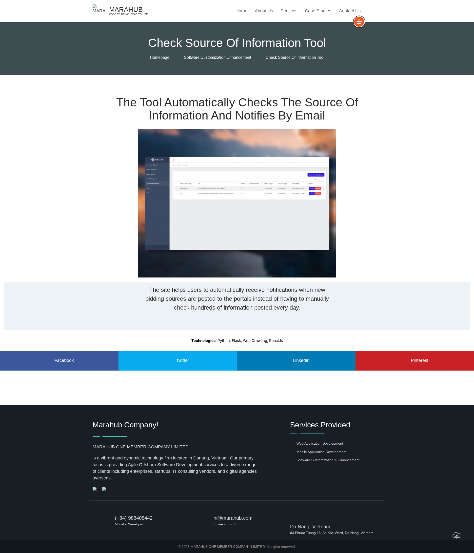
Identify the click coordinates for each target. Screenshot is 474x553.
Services (288, 11)
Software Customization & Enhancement (327, 460)
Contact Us (350, 11)
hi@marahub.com (233, 518)
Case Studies (318, 11)
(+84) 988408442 (134, 518)
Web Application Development (319, 443)
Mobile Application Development (321, 452)
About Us (264, 11)
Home (241, 11)
